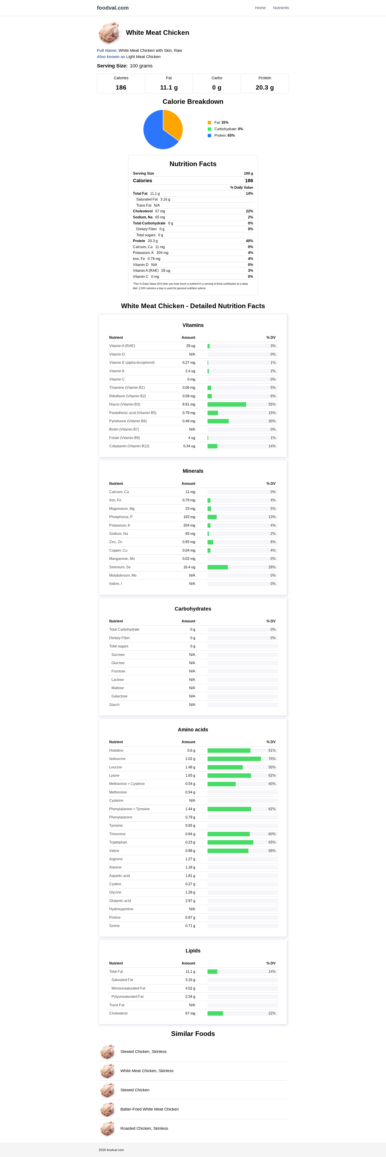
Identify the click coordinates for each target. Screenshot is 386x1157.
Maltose (117, 688)
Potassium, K (119, 525)
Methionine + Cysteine (127, 784)
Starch (114, 705)
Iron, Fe (115, 500)
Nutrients (281, 8)
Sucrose (118, 655)
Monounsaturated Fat (128, 988)
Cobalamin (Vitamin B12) (129, 446)
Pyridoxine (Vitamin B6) (128, 421)
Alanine (115, 867)
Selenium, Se (120, 567)
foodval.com (113, 7)
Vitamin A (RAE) (122, 346)
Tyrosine (116, 825)
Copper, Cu (118, 550)
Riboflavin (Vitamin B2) (127, 396)
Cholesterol (118, 1013)
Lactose (117, 680)
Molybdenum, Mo (122, 575)
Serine (114, 926)
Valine (114, 851)
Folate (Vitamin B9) (124, 438)
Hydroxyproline (121, 909)
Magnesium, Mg (121, 509)
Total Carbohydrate (124, 629)
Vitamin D (117, 354)
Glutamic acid (120, 901)
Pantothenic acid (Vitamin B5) (132, 413)
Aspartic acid (119, 876)
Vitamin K (117, 371)
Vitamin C (117, 379)
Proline (115, 917)
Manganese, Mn (122, 559)
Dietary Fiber (119, 638)
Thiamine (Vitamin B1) (127, 387)
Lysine (114, 775)
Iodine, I (115, 584)
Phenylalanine (120, 817)
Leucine (115, 767)
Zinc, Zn (115, 542)
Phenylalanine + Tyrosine (129, 809)
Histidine (116, 750)
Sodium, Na (118, 534)
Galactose (119, 696)
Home (260, 8)
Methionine (118, 792)
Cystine (115, 884)
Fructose (118, 671)
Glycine (115, 892)
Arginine (116, 859)
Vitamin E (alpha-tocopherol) (132, 362)
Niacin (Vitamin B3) (124, 404)
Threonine (117, 834)
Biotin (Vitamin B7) (124, 429)
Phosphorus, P (121, 517)
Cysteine (116, 800)
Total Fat (116, 971)
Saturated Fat (122, 980)
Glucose (118, 663)
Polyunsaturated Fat (127, 996)
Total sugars (118, 646)
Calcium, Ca (119, 492)
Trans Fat (116, 1005)
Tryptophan (118, 842)
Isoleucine (117, 759)
